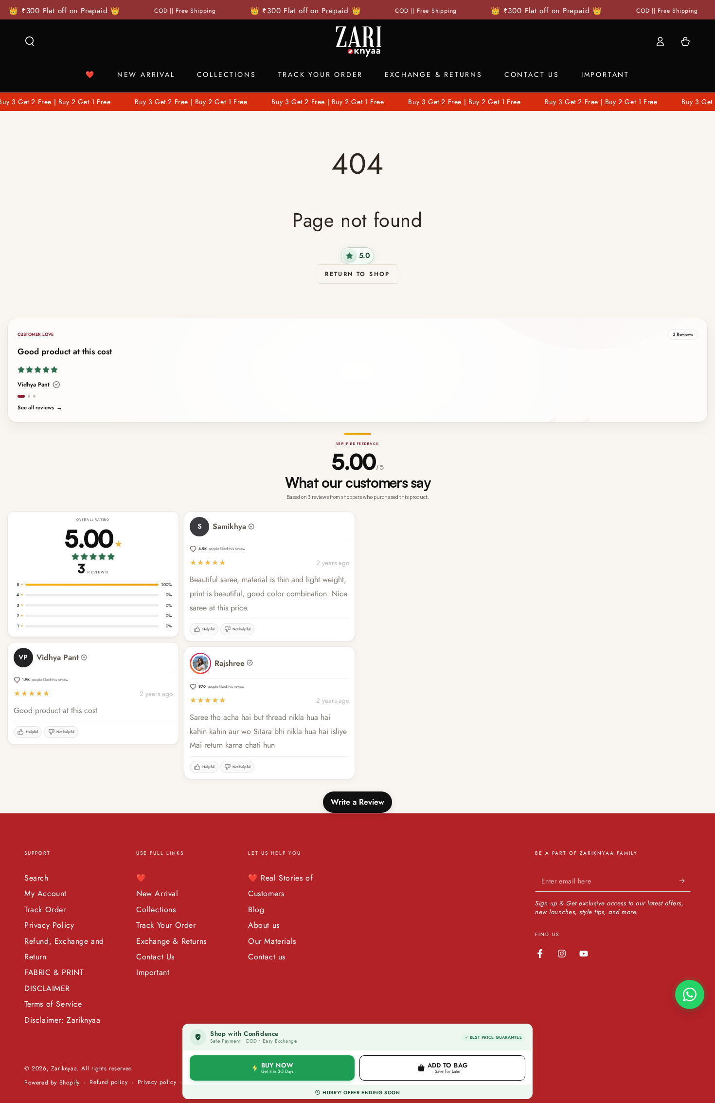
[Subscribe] (685, 880)
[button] (29, 41)
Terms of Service (53, 1004)
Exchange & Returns (171, 941)
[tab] (21, 396)
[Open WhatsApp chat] (689, 994)
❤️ (141, 877)
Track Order (45, 909)
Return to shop (357, 274)
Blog (256, 909)
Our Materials (272, 941)
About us (264, 925)
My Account (45, 893)
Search (36, 877)
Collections (156, 909)
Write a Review (357, 802)
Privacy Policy (49, 925)
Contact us (267, 956)
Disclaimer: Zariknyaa (62, 1020)
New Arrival (157, 893)
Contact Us (155, 956)
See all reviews (40, 408)
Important (152, 972)
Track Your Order (166, 925)
